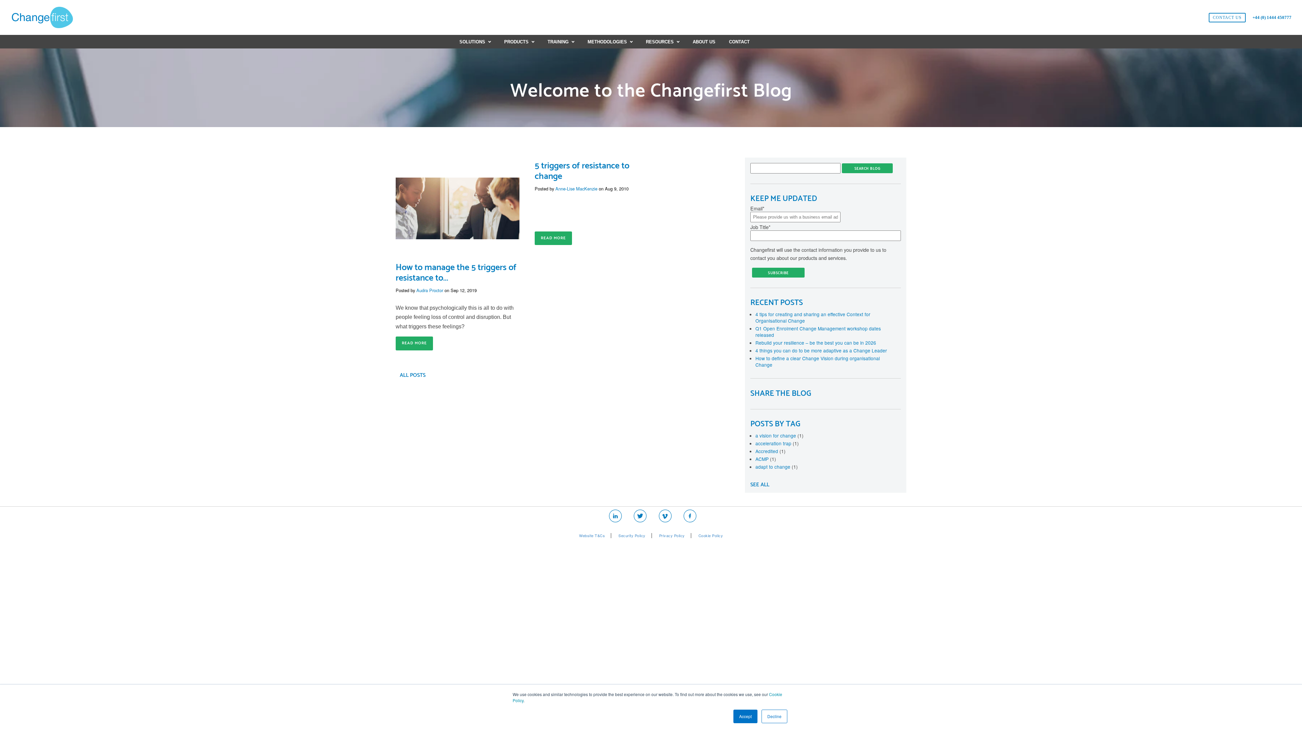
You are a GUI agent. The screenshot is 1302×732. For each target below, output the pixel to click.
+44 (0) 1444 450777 (1271, 17)
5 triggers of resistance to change (582, 171)
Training (558, 41)
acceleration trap (777, 443)
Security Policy (632, 535)
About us (704, 41)
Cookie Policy (710, 535)
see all (759, 484)
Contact (739, 41)
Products (516, 41)
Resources (660, 41)
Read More (414, 343)
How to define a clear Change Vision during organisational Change (817, 361)
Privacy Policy (672, 535)
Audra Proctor (429, 290)
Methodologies (607, 41)
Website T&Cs (592, 535)
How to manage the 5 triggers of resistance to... (456, 273)
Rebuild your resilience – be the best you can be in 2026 (815, 342)
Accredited (770, 451)
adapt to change (776, 466)
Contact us (1227, 17)
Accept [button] (745, 716)
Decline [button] (774, 716)
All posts (413, 375)
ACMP (765, 458)
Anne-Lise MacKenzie (576, 188)
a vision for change (779, 435)
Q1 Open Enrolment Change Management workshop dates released (818, 331)
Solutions (472, 41)
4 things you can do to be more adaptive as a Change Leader (821, 350)
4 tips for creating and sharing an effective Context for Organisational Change (812, 317)
